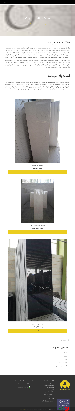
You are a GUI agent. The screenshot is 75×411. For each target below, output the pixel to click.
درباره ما (27, 383)
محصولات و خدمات (38, 24)
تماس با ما (18, 383)
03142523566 (64, 405)
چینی (65, 356)
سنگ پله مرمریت (28, 24)
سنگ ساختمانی (21, 381)
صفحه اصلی (47, 24)
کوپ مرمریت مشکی (61, 366)
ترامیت (65, 353)
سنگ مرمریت (63, 363)
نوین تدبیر (22, 409)
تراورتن (65, 359)
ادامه (37, 172)
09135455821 (64, 403)
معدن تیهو (10, 381)
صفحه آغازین (34, 381)
